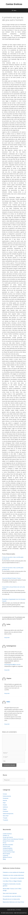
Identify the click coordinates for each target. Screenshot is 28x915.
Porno (4, 843)
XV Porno (18, 909)
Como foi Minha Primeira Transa (11, 578)
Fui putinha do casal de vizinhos (12, 896)
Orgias (5, 809)
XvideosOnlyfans (7, 848)
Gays (4, 802)
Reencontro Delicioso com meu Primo (13, 902)
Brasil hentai (6, 853)
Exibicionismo (7, 796)
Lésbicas (5, 807)
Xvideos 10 (6, 835)
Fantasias (5, 798)
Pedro (8, 702)
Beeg (4, 859)
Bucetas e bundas (8, 844)
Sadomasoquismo (8, 813)
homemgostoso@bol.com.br (12, 664)
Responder (7, 637)
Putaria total (6, 846)
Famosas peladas (8, 850)
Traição (5, 818)
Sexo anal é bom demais (10, 893)
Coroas (5, 794)
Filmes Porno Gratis (8, 841)
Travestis (5, 820)
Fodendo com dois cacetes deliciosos (13, 875)
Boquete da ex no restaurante (11, 899)
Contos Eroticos (14, 4)
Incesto (5, 805)
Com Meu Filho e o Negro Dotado (12, 881)
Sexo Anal (5, 815)
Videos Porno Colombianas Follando (13, 839)
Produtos (5, 811)
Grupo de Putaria (8, 837)
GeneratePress (23, 913)
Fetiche (5, 800)
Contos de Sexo (11, 909)
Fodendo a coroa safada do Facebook (13, 872)
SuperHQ (5, 855)
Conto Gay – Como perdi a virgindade (13, 878)
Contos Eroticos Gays (9, 852)
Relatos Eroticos (7, 857)
